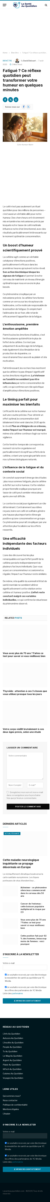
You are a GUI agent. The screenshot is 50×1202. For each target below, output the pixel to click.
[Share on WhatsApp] (16, 99)
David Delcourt (29, 61)
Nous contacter (10, 1100)
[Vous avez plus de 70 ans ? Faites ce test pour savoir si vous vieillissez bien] (25, 637)
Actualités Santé (12, 833)
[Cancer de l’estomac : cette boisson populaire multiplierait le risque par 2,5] (10, 907)
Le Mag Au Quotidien (12, 1056)
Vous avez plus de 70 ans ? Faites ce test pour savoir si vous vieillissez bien (24, 655)
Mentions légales (11, 1109)
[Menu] (4, 5)
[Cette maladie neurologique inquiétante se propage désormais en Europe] (25, 843)
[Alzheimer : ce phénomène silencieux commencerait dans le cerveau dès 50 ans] (10, 891)
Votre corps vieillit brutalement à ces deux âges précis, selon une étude (23, 730)
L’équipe (6, 1113)
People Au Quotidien (12, 1047)
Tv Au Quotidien (10, 1051)
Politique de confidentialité (15, 1105)
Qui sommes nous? (12, 1096)
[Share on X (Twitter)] (10, 99)
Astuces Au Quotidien (13, 1038)
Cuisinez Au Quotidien (13, 1073)
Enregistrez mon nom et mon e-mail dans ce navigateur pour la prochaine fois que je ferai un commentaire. (25, 795)
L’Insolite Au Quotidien (13, 1042)
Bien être (7, 61)
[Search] (45, 5)
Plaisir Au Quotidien (12, 1065)
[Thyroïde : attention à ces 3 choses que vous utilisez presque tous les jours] (25, 675)
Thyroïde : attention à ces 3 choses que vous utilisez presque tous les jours (25, 692)
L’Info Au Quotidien (11, 1034)
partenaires (17, 993)
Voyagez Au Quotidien (13, 1078)
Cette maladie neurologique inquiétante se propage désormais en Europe (21, 863)
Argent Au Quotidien (12, 1060)
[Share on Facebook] (5, 99)
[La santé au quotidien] (25, 5)
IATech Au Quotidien (12, 1069)
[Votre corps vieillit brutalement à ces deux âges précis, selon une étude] (25, 713)
